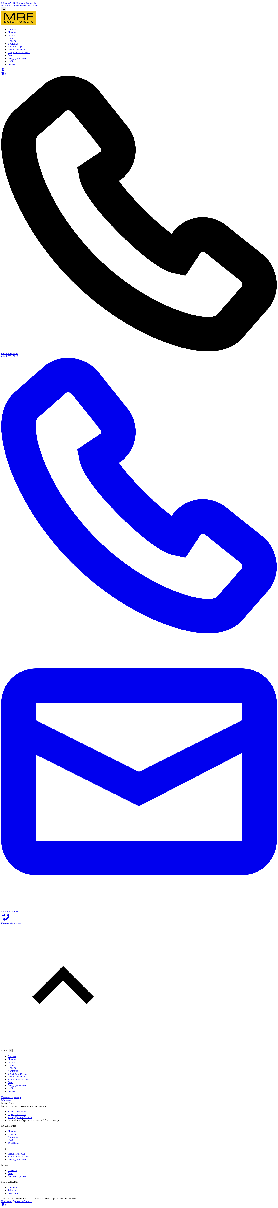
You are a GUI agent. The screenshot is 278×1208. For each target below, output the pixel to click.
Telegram (12, 1190)
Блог (10, 1173)
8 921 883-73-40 (27, 2)
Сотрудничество (17, 1159)
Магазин (12, 1131)
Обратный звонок (28, 5)
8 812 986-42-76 (9, 2)
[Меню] (3, 9)
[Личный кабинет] (3, 70)
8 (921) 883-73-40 (17, 1114)
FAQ (10, 1139)
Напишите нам (9, 5)
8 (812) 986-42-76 (17, 1111)
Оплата (12, 1134)
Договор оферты (17, 1176)
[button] (139, 987)
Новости (12, 1170)
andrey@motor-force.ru (20, 1117)
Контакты (13, 1142)
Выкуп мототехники (19, 1156)
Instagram (13, 1193)
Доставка (13, 1137)
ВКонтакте (14, 1187)
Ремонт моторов (17, 1153)
